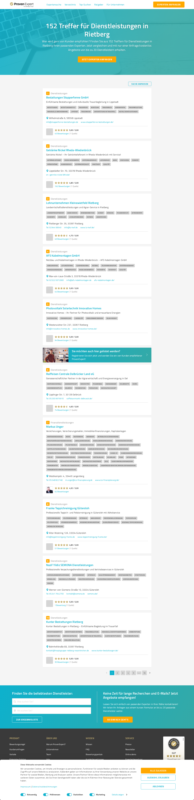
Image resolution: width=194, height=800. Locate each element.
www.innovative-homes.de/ (85, 328)
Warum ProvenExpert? (55, 744)
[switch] (45, 794)
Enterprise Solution (18, 759)
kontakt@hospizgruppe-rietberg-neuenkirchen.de (67, 650)
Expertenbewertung (133, 759)
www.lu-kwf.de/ (87, 227)
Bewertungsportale (94, 754)
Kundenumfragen (17, 749)
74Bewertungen (62, 410)
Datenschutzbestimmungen (44, 786)
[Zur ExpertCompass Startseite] (27, 5)
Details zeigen (118, 794)
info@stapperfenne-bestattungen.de (62, 122)
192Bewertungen (62, 186)
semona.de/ (92, 593)
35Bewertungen (62, 662)
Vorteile (13, 754)
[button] (54, 4)
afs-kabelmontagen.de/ (104, 280)
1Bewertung (60, 605)
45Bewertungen (62, 133)
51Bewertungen (62, 548)
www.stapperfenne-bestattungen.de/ (97, 122)
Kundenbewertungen (95, 759)
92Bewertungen (62, 491)
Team (48, 754)
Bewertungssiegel (17, 744)
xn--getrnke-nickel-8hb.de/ (58, 174)
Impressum (25, 786)
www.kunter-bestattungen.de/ (105, 650)
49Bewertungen (62, 239)
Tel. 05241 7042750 (55, 593)
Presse (128, 744)
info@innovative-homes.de (58, 328)
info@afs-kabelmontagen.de (78, 280)
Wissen (89, 744)
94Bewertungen (62, 340)
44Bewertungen (62, 291)
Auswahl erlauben (158, 777)
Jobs (48, 759)
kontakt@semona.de (75, 593)
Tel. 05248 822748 (54, 480)
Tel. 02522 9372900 (55, 280)
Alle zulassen (158, 770)
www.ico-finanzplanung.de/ (107, 480)
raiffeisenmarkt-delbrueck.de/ (79, 398)
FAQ (87, 749)
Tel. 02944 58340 (53, 227)
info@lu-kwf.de (71, 227)
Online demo (130, 754)
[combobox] (51, 701)
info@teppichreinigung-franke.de (60, 536)
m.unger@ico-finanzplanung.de (78, 480)
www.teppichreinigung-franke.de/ (92, 536)
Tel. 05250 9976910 (55, 398)
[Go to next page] (150, 673)
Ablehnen (158, 786)
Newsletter (130, 749)
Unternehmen (52, 749)
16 (144, 673)
